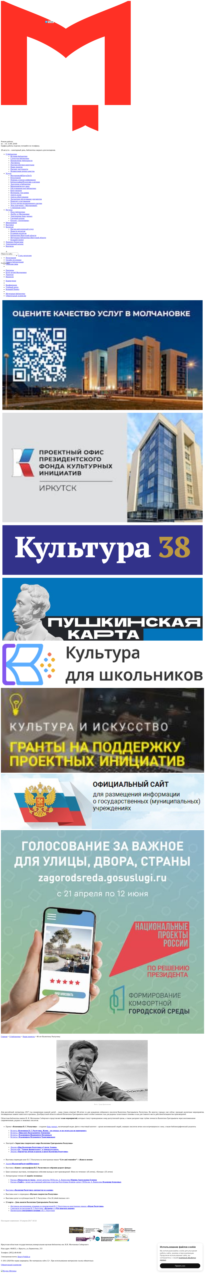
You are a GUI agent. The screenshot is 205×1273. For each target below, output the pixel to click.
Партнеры (10, 270)
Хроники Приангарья (14, 242)
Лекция (13, 1147)
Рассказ (13, 1182)
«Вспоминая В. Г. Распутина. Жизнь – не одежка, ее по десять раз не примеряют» (52, 1131)
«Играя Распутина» (95, 1206)
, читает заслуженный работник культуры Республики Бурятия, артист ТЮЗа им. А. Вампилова (63, 1182)
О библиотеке (11, 154)
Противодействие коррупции (22, 165)
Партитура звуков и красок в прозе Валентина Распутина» (43, 1152)
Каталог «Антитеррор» (19, 220)
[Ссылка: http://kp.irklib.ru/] (76, 1233)
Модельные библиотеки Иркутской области (28, 238)
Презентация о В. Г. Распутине (32, 1211)
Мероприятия (11, 223)
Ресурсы (9, 210)
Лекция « (14, 1152)
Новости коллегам (17, 231)
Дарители (10, 275)
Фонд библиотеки (17, 212)
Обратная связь (12, 264)
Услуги (8, 173)
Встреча (13, 1131)
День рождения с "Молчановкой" (23, 205)
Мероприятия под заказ (19, 186)
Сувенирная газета (18, 208)
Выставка (10, 1190)
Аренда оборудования (19, 197)
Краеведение (11, 281)
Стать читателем (25, 256)
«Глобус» (20, 1182)
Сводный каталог (17, 218)
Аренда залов (15, 195)
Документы (15, 163)
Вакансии (10, 277)
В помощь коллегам (18, 233)
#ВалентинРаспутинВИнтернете (25, 1164)
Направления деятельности (21, 161)
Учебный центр (12, 287)
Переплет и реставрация (20, 201)
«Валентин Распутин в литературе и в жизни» (33, 1190)
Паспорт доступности (19, 169)
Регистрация (15, 178)
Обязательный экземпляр (16, 296)
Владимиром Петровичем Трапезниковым (37, 1137)
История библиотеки (18, 156)
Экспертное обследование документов (26, 199)
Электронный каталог (15, 244)
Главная (4, 1037)
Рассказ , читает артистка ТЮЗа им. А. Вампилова (53, 1180)
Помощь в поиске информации (23, 180)
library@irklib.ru (24, 1257)
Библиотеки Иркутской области (23, 235)
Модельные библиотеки (15, 294)
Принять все (180, 1266)
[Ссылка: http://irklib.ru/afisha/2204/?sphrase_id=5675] (16, 1147)
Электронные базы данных (21, 216)
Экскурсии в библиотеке (20, 184)
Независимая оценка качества (22, 171)
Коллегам (9, 227)
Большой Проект (12, 289)
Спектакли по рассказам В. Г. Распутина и (42, 1208)
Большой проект (17, 240)
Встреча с (30, 1133)
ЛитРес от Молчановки (19, 214)
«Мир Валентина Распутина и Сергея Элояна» (37, 1147)
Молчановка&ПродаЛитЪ (21, 176)
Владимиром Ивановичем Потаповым (35, 1135)
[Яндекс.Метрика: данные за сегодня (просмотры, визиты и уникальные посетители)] (8, 1271)
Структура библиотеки (19, 158)
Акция (9, 1164)
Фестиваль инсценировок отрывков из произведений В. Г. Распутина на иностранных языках (48, 1206)
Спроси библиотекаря (14, 262)
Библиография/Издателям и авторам (25, 182)
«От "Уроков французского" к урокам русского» (38, 1149)
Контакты (10, 246)
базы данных (52, 1127)
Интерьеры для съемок (19, 193)
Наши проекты (16, 167)
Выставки (10, 225)
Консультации (16, 191)
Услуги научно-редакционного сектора (26, 203)
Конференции (11, 285)
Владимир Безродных (111, 1182)
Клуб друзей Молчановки (16, 272)
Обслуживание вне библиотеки (23, 188)
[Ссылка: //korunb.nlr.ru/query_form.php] (85, 1240)
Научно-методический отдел (22, 229)
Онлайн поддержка (13, 260)
